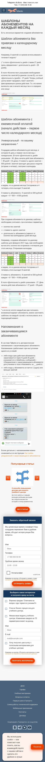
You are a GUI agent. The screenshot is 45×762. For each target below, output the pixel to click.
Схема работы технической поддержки (22, 704)
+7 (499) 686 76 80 (24, 5)
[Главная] (15, 10)
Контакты (22, 712)
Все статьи (22, 509)
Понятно (37, 747)
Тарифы (23, 689)
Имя (7, 544)
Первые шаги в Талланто (22, 701)
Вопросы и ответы (22, 697)
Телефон (8, 553)
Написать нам (32, 2)
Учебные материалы (23, 693)
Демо (23, 686)
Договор (22, 716)
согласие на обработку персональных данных (21, 580)
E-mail (7, 634)
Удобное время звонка (14, 561)
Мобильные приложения (22, 708)
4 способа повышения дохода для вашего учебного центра (21, 490)
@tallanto (18, 2)
